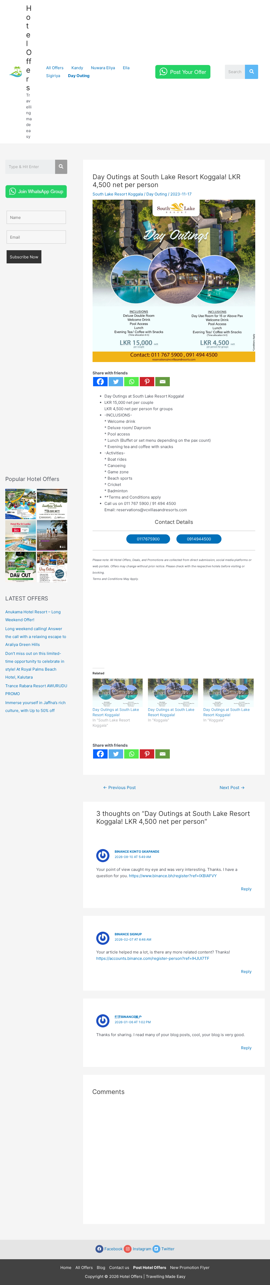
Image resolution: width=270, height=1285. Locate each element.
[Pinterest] (147, 381)
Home (65, 1267)
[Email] (162, 381)
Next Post (232, 787)
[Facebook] (100, 381)
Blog (101, 1267)
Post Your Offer (188, 72)
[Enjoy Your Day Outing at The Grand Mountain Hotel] (20, 504)
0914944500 (199, 538)
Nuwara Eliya (103, 67)
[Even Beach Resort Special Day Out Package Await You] (20, 567)
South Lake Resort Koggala (118, 194)
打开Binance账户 (128, 1017)
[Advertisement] (36, 377)
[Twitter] (116, 381)
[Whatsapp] (131, 381)
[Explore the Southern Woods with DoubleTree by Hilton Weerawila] (52, 504)
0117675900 (148, 538)
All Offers (55, 67)
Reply (246, 888)
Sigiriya (53, 75)
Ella (126, 67)
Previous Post (119, 787)
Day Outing (156, 194)
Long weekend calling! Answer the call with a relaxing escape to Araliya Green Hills (35, 636)
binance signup (128, 934)
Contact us (119, 1267)
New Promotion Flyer (190, 1267)
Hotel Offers (29, 48)
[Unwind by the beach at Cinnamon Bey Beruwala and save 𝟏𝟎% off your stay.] (52, 535)
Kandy (77, 67)
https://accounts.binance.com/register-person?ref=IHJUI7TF (152, 958)
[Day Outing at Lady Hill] (52, 567)
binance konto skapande (137, 852)
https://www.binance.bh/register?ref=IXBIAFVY (173, 875)
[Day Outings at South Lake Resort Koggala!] (118, 693)
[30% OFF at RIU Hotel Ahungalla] (20, 535)
